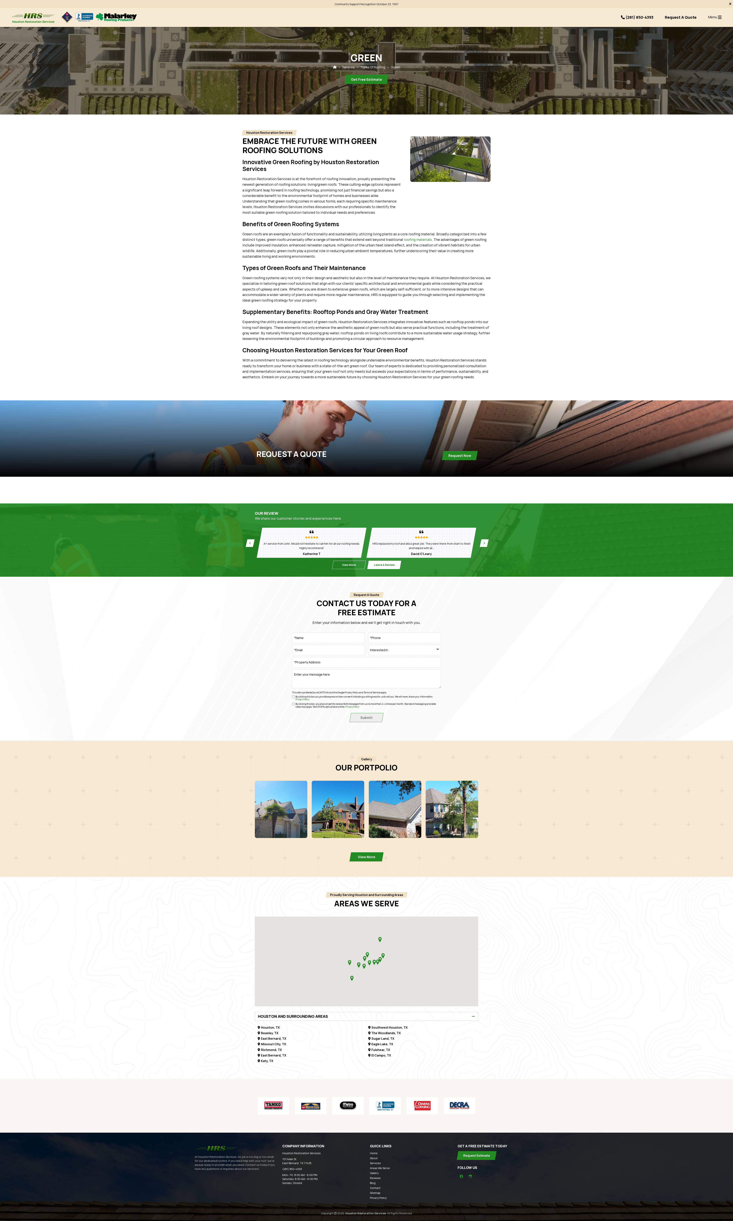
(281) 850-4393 (292, 1169)
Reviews (375, 1178)
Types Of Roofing (372, 67)
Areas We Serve (380, 1168)
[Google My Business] (470, 1176)
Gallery (374, 1173)
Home (374, 1153)
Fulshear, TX (380, 1050)
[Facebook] (461, 1176)
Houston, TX (270, 1027)
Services (348, 67)
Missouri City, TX (273, 1044)
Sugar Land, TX (382, 1038)
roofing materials (418, 239)
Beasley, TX (269, 1033)
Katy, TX (267, 1061)
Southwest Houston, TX (389, 1027)
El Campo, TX (381, 1055)
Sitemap (375, 1193)
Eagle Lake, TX (382, 1044)
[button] (383, 955)
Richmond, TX (271, 1050)
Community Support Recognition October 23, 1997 (366, 4)
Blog (372, 1183)
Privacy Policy (352, 692)
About (374, 1158)
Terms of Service (372, 692)
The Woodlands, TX (386, 1033)
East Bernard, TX (273, 1038)
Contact (375, 1188)
